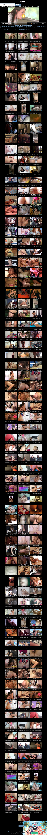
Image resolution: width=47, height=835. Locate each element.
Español (17, 831)
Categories (43, 4)
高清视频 (12, 26)
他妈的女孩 (39, 26)
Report (17, 25)
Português (22, 831)
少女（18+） (15, 29)
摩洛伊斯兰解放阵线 (19, 26)
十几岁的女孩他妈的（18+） (24, 29)
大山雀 (3, 26)
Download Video (28, 25)
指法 (9, 26)
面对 (6, 26)
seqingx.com (22, 833)
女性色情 (25, 26)
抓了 (35, 26)
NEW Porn (44, 3)
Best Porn (40, 3)
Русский (9, 831)
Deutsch (13, 831)
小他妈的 (44, 26)
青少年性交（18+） (8, 29)
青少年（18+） (31, 26)
